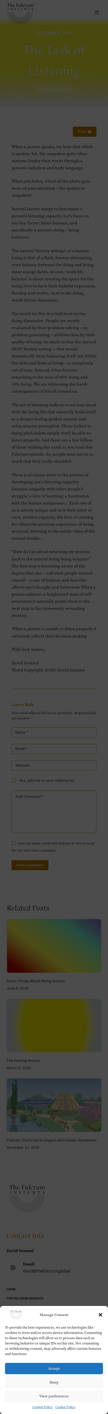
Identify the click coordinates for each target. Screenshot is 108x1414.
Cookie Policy (42, 1407)
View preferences (54, 1396)
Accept (54, 1368)
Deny (54, 1382)
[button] (100, 1314)
